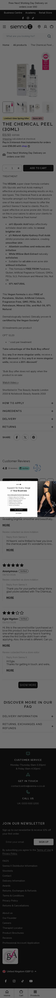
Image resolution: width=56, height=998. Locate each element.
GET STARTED (19, 509)
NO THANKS (18, 513)
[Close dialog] (55, 482)
